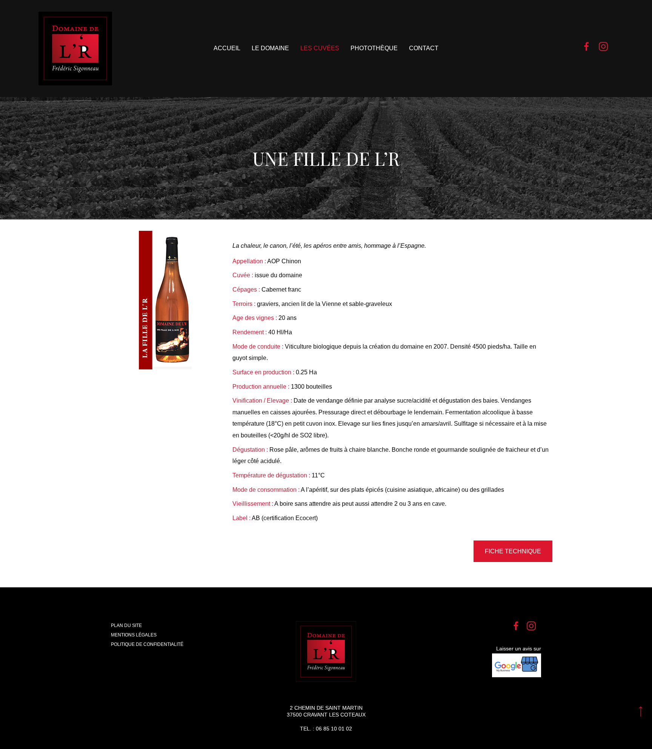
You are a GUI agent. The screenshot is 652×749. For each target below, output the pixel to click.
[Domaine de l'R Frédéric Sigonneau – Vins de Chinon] (75, 48)
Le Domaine (270, 48)
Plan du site (126, 625)
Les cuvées (319, 48)
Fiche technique (513, 551)
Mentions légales (134, 635)
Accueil (227, 48)
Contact (423, 48)
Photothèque (374, 48)
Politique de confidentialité (147, 644)
